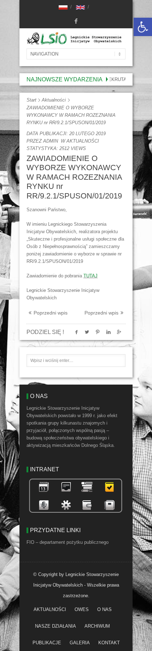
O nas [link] (104, 609)
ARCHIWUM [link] (97, 626)
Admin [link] (50, 141)
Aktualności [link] (54, 100)
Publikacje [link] (47, 642)
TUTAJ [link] (90, 275)
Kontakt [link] (109, 642)
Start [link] (31, 100)
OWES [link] (82, 609)
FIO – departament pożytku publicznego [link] (68, 542)
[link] (143, 27)
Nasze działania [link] (55, 626)
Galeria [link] (80, 642)
